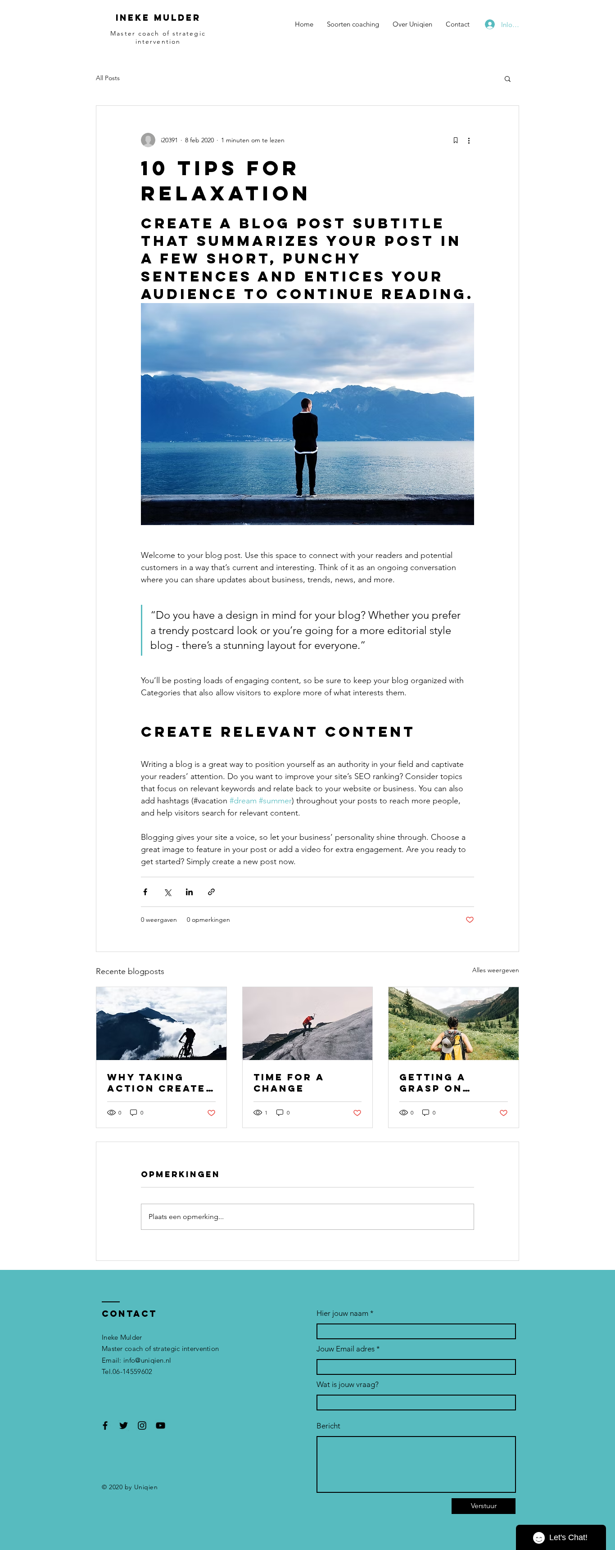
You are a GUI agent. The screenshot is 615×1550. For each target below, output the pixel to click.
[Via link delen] (211, 892)
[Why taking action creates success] (161, 1023)
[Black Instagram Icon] (142, 1425)
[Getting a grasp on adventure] (454, 1023)
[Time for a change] (308, 1023)
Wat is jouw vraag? (348, 1384)
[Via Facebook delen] (145, 892)
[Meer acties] (468, 140)
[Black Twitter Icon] (123, 1425)
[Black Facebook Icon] (105, 1425)
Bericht (328, 1426)
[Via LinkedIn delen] (189, 892)
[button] (507, 78)
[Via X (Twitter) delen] (167, 892)
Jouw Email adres (346, 1349)
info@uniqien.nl (147, 1360)
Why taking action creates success (160, 1082)
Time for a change (288, 1082)
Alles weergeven (495, 970)
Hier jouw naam (342, 1313)
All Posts (108, 78)
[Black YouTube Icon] (160, 1425)
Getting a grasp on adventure (436, 1082)
